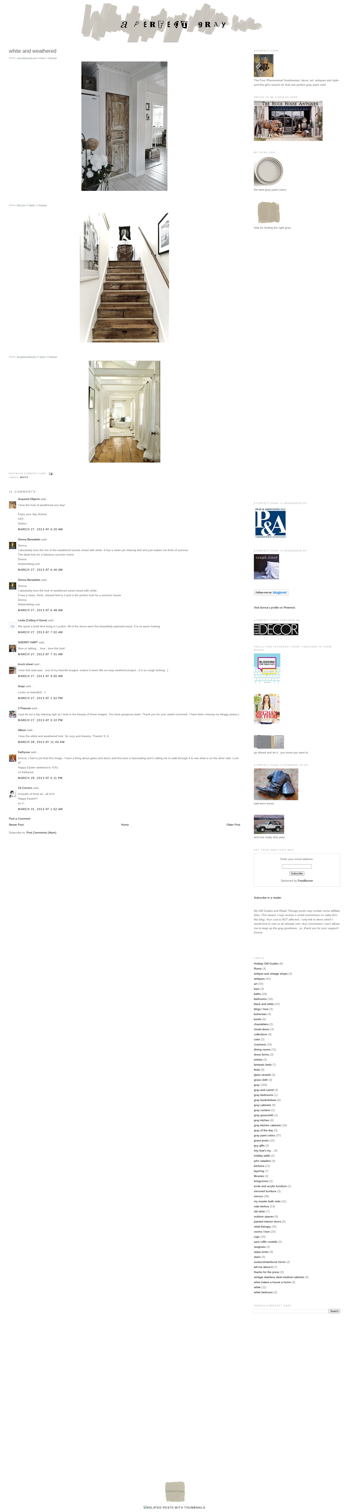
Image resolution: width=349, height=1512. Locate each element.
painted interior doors (267, 1221)
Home (125, 824)
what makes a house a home (272, 1282)
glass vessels (262, 1074)
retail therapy (262, 1226)
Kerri (42, 58)
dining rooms (262, 1049)
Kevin (42, 357)
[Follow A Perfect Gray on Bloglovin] (271, 594)
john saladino (262, 1160)
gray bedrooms (263, 1095)
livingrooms (261, 1181)
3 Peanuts (24, 708)
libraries (259, 1176)
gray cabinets (262, 1105)
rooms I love (262, 1231)
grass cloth (261, 1079)
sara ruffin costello (265, 1241)
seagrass (260, 1246)
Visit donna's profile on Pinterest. (275, 607)
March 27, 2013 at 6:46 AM (40, 569)
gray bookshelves (265, 1100)
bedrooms (260, 999)
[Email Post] (50, 473)
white (24, 477)
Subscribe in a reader (267, 897)
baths (257, 993)
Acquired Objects (29, 499)
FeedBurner (305, 880)
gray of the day (263, 1130)
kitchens (259, 1166)
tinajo (21, 686)
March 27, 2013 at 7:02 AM (40, 632)
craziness (260, 1044)
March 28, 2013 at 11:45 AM (41, 742)
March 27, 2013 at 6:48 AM (40, 610)
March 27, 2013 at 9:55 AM (40, 676)
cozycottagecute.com (27, 58)
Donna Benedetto (29, 539)
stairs (257, 1256)
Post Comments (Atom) (41, 832)
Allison (22, 730)
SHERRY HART (28, 642)
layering (259, 1171)
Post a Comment (19, 818)
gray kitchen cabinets (267, 1125)
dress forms (261, 1054)
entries (258, 1059)
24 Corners (25, 787)
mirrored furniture (265, 1191)
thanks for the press (266, 1272)
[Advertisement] (270, 299)
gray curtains (262, 1110)
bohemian (260, 1014)
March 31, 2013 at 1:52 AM (40, 809)
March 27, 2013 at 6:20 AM (40, 529)
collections (260, 1034)
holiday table (262, 1155)
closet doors (261, 1029)
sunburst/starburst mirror (270, 1262)
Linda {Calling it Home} (32, 620)
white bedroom (263, 1292)
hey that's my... (263, 1150)
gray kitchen (261, 1120)
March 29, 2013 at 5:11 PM (40, 778)
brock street (25, 664)
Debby (32, 205)
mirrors (258, 1196)
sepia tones (261, 1251)
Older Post (233, 824)
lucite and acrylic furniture (270, 1186)
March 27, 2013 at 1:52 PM (40, 698)
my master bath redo (267, 1201)
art (255, 983)
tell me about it (263, 1267)
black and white (264, 1004)
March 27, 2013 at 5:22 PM (40, 720)
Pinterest (52, 58)
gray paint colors (264, 1135)
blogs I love (261, 1009)
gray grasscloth (263, 1115)
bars (257, 988)
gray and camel (264, 1089)
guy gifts (259, 1145)
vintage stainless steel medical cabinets (279, 1277)
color (257, 1039)
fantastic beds (263, 1064)
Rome (258, 968)
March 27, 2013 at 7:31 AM (40, 654)
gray (257, 1084)
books (258, 1019)
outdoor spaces (264, 1216)
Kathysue (24, 752)
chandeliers (261, 1024)
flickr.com (21, 205)
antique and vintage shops (271, 973)
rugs (257, 1236)
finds (257, 1069)
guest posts (261, 1140)
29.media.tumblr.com (26, 357)
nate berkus (261, 1206)
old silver (259, 1211)
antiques (259, 978)
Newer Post (16, 824)
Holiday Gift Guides (266, 963)
